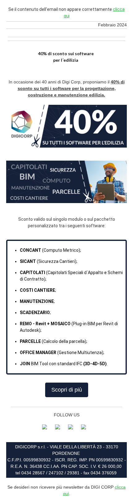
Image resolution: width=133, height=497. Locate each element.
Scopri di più (66, 390)
